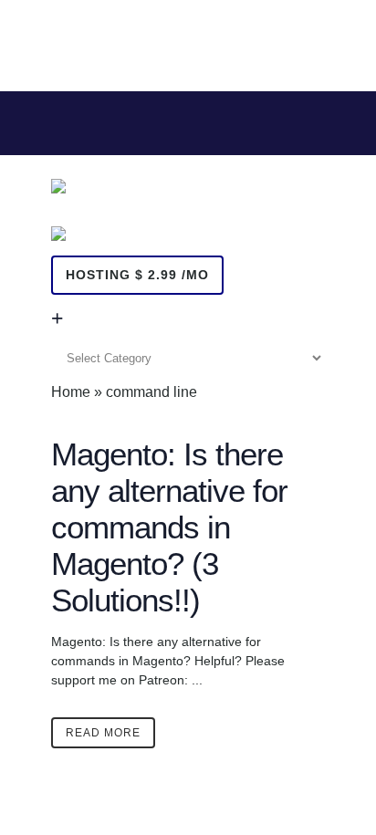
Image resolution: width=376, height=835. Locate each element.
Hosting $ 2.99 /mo (137, 274)
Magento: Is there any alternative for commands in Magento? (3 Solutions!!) (169, 527)
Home (70, 392)
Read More (103, 732)
